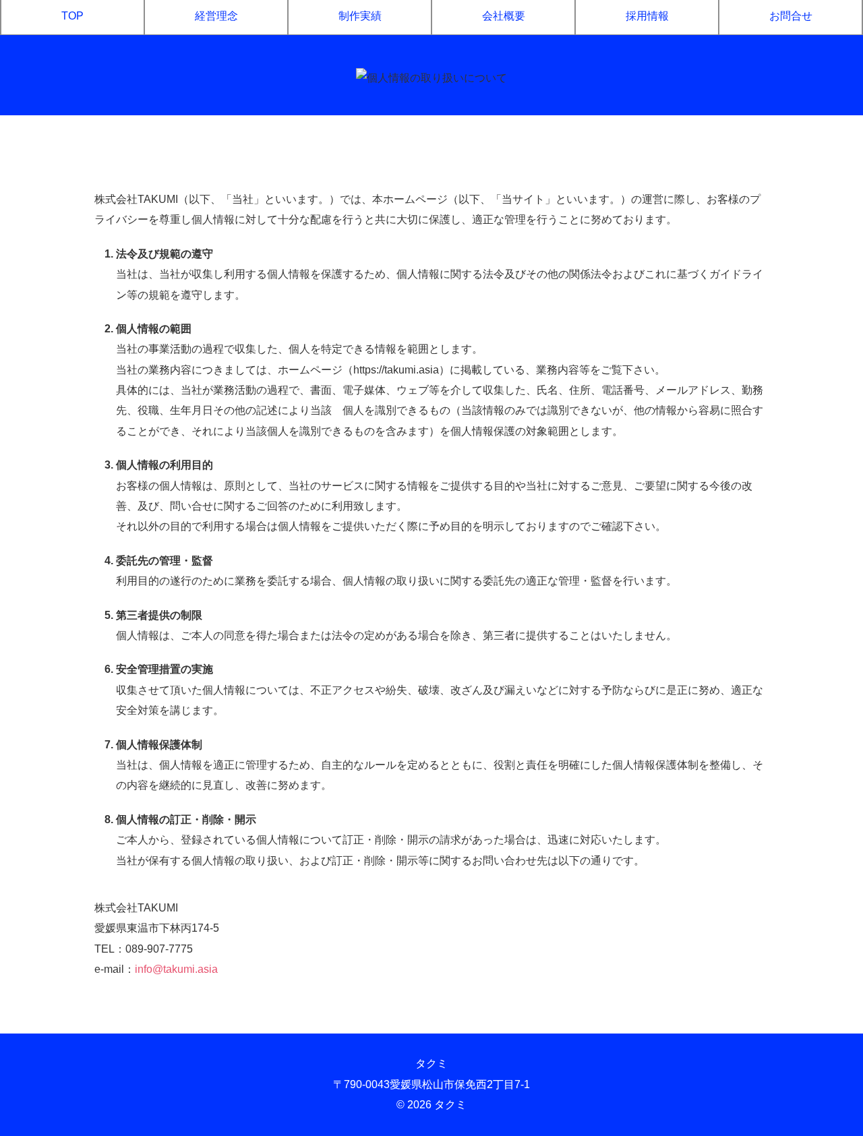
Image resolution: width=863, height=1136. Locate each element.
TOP (72, 16)
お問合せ (790, 16)
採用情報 (647, 16)
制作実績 (360, 16)
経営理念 (216, 16)
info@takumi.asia (176, 969)
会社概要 (503, 16)
